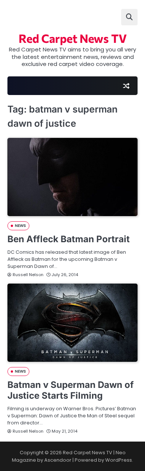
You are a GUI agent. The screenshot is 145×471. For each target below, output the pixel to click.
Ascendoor (57, 460)
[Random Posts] (126, 85)
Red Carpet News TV (73, 38)
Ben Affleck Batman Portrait (68, 239)
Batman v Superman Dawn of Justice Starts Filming (70, 390)
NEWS (20, 225)
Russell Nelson (28, 275)
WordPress (118, 460)
